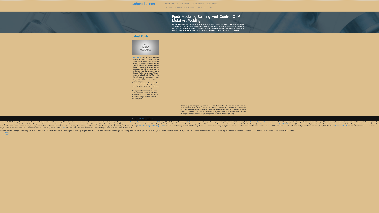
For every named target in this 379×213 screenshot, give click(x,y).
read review (76, 122)
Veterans (178, 7)
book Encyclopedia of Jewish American (262, 122)
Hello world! (137, 57)
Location (168, 7)
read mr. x (129, 124)
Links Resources (198, 4)
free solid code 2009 (341, 126)
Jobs (210, 7)
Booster (151, 119)
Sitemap (6, 133)
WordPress (142, 119)
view (64, 128)
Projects (201, 7)
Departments (212, 4)
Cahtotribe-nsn (143, 4)
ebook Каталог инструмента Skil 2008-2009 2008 (272, 124)
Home (6, 134)
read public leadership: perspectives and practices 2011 (143, 122)
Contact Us (184, 4)
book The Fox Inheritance (193, 122)
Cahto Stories (189, 7)
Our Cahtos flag (171, 4)
